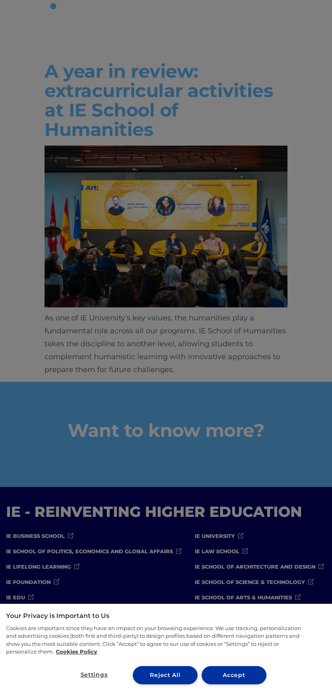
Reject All (165, 675)
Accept (234, 675)
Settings (94, 674)
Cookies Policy (76, 651)
